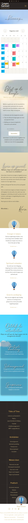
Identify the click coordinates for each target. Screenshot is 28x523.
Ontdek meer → (14, 246)
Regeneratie (3, 45)
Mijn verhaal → (4, 208)
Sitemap (14, 497)
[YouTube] (15, 509)
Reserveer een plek (14, 464)
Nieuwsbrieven (14, 495)
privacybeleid (20, 142)
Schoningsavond (13, 46)
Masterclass (6, 45)
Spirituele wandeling (14, 53)
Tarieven (14, 490)
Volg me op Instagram (14, 472)
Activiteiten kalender (14, 487)
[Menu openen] (25, 6)
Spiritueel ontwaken (14, 263)
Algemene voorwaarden (10, 517)
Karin (23, 208)
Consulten (14, 451)
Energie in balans (14, 234)
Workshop (6, 63)
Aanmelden (14, 133)
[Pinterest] (19, 509)
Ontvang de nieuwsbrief (14, 467)
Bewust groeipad (14, 449)
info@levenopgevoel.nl (14, 426)
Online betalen (14, 492)
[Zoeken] (18, 1)
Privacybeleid (20, 517)
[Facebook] (12, 509)
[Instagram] (9, 509)
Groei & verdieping (14, 295)
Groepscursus (14, 446)
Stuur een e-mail (14, 469)
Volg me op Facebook (14, 474)
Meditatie (3, 48)
